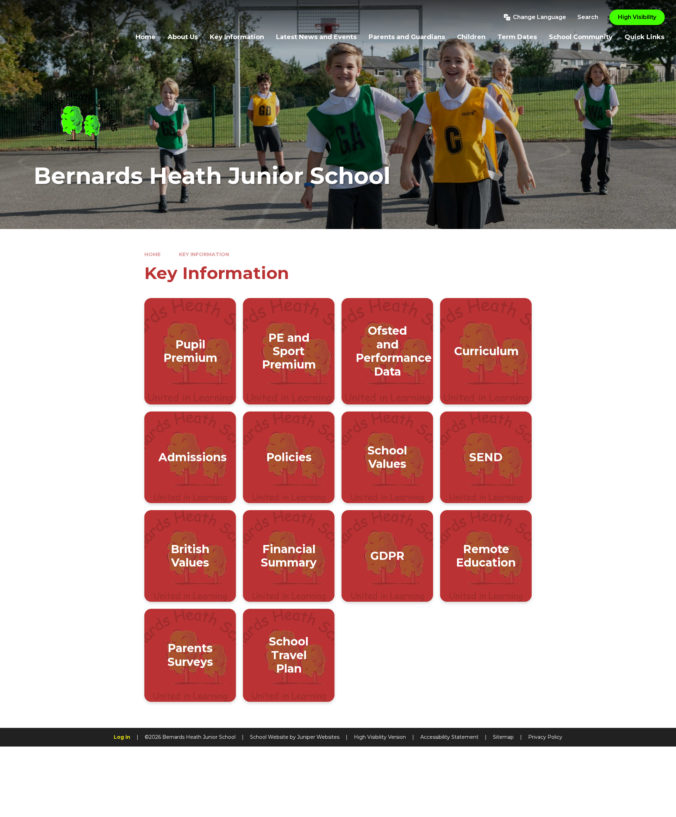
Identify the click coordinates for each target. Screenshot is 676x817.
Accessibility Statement (449, 737)
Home (152, 254)
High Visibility (637, 17)
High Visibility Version (380, 737)
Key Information (204, 254)
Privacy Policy (545, 737)
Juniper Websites (318, 737)
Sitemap (503, 737)
